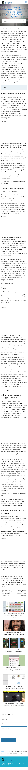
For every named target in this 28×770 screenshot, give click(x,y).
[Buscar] (23, 20)
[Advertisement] (14, 132)
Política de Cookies (7, 765)
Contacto (21, 763)
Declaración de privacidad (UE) (9, 763)
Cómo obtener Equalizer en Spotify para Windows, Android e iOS (7, 592)
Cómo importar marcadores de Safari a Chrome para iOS (21, 592)
